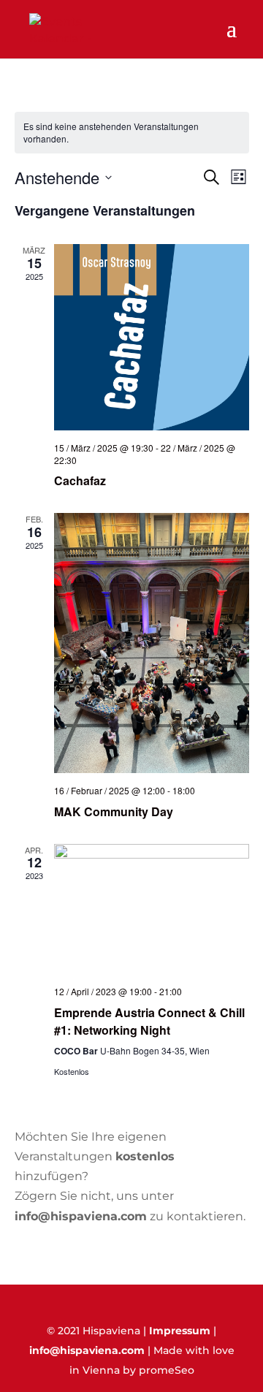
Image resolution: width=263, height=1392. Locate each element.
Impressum (179, 1330)
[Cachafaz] (151, 337)
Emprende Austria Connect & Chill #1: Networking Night (149, 1021)
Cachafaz (80, 480)
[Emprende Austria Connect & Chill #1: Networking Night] (151, 909)
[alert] (132, 132)
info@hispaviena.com (87, 1350)
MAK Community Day (113, 811)
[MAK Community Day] (151, 643)
